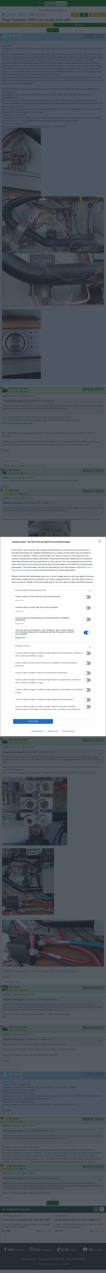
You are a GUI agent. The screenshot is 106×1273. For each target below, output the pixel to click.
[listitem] (53, 590)
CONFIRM (33, 721)
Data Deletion (37, 731)
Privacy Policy (69, 731)
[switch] (87, 597)
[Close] (100, 542)
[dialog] (53, 636)
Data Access (53, 731)
